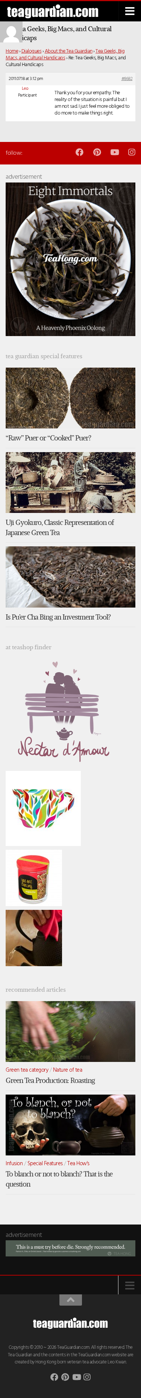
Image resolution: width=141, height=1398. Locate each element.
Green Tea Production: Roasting (50, 1080)
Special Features (45, 1163)
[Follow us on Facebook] (79, 152)
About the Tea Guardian (68, 51)
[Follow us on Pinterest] (97, 152)
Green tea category (27, 1070)
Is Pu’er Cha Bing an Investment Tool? (58, 617)
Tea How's (78, 1163)
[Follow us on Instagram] (131, 152)
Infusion (14, 1163)
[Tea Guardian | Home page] (58, 11)
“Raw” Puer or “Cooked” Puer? (48, 438)
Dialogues (31, 51)
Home (12, 51)
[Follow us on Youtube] (114, 152)
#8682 (127, 78)
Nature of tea (67, 1070)
